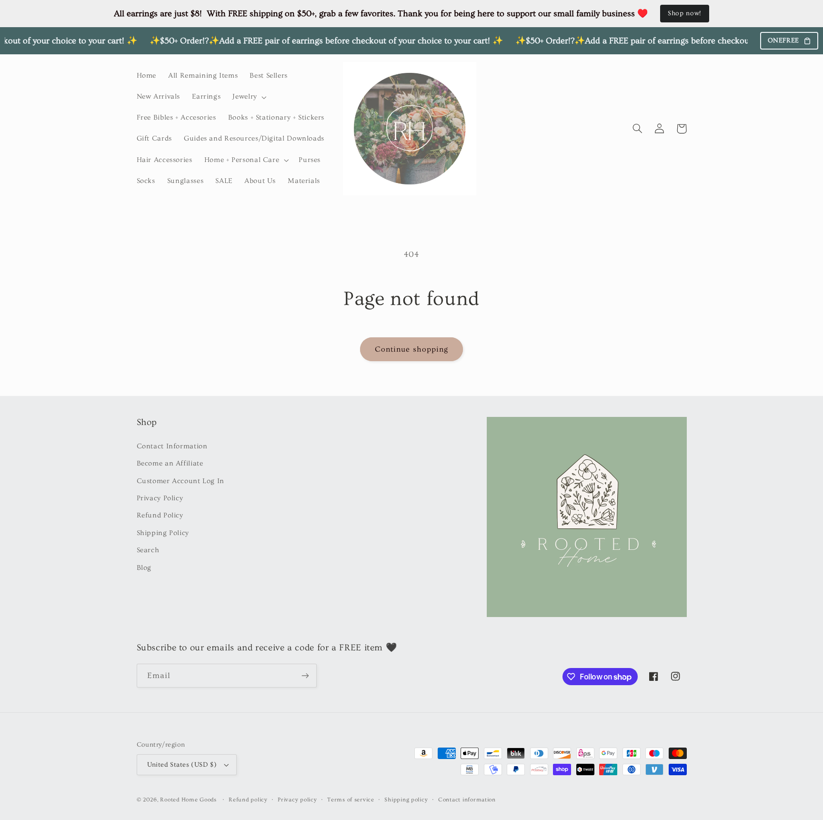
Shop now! (685, 13)
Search (148, 550)
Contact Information (172, 446)
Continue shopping (411, 349)
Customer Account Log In (181, 481)
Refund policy (248, 800)
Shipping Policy (163, 533)
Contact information (467, 800)
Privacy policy (297, 800)
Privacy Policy (160, 498)
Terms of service (350, 800)
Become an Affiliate (170, 463)
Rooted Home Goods (188, 800)
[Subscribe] (305, 675)
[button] (249, 97)
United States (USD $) (182, 765)
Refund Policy (160, 515)
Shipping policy (406, 800)
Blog (144, 568)
